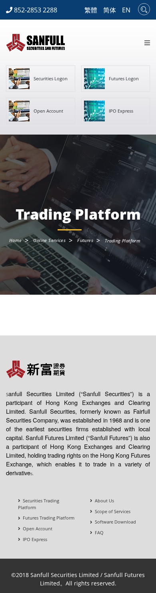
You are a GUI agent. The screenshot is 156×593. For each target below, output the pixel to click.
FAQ (98, 532)
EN (126, 10)
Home (15, 240)
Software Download (114, 522)
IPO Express (33, 539)
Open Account (36, 529)
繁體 (90, 10)
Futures (85, 240)
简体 (109, 10)
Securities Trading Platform (38, 504)
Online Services (49, 240)
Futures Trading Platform (47, 518)
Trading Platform (122, 240)
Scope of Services (111, 511)
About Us (103, 501)
